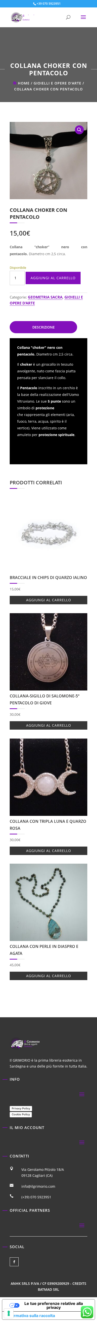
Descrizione (43, 327)
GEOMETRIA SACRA (45, 297)
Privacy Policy (21, 1108)
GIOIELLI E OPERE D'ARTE (57, 83)
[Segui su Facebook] (14, 1261)
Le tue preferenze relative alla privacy (53, 1305)
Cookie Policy (21, 1114)
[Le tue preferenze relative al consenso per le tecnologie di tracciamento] (8, 1313)
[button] (79, 129)
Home (24, 83)
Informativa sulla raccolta (30, 1315)
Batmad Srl (48, 1289)
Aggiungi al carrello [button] (48, 600)
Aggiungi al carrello (53, 277)
